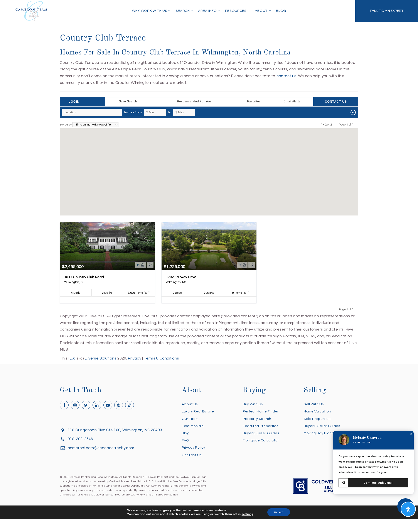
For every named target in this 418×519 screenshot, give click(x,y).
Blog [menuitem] (281, 10)
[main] (209, 181)
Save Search (128, 101)
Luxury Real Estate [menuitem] (198, 411)
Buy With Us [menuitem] (253, 404)
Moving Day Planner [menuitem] (320, 433)
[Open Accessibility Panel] (408, 509)
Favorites (253, 101)
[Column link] (386, 11)
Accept (278, 512)
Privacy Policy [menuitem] (193, 447)
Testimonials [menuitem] (193, 426)
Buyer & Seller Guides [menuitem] (261, 433)
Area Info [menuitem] (207, 10)
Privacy (134, 358)
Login (74, 101)
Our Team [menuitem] (190, 419)
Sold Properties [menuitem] (317, 419)
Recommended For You (194, 101)
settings (247, 514)
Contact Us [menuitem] (192, 455)
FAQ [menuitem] (185, 440)
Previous (336, 124)
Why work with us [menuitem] (150, 10)
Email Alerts (291, 101)
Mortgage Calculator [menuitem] (261, 440)
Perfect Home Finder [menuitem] (260, 411)
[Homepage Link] (31, 10)
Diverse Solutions (100, 358)
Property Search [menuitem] (257, 419)
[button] (204, 147)
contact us (286, 76)
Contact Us (336, 101)
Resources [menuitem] (236, 10)
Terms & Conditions (161, 358)
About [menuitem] (262, 10)
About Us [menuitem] (190, 404)
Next (356, 124)
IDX (71, 358)
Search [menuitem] (183, 10)
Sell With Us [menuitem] (314, 404)
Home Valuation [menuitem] (317, 411)
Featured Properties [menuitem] (260, 426)
